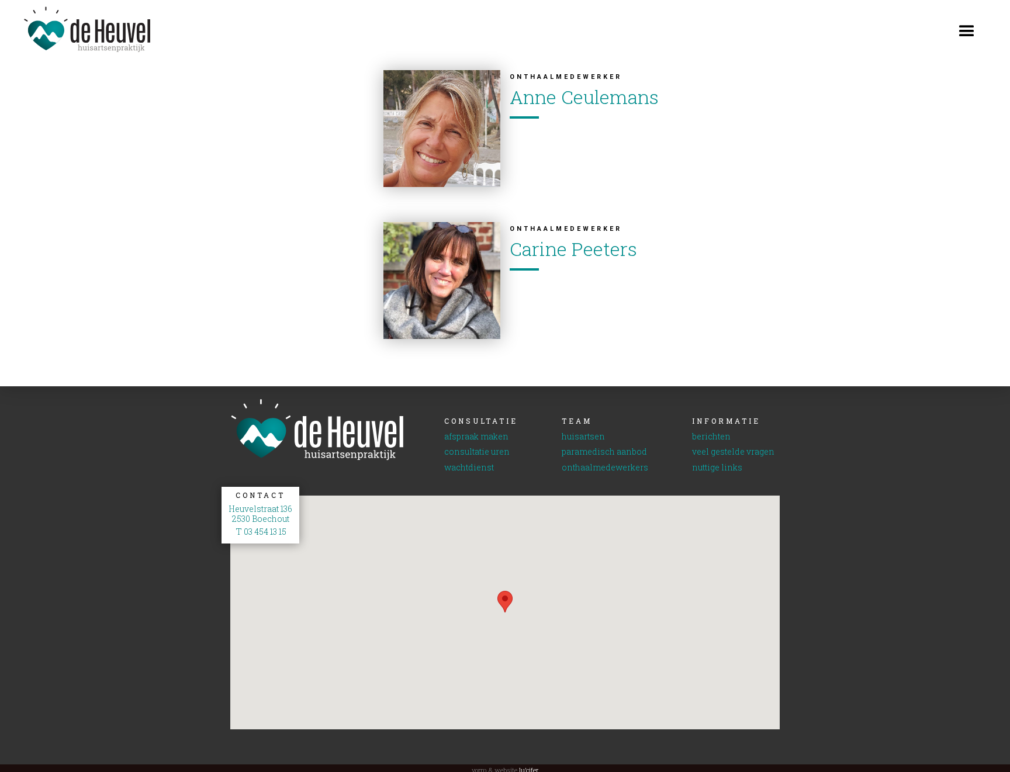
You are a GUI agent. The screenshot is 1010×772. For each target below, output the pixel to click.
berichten (711, 437)
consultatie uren (477, 452)
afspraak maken (476, 437)
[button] (966, 29)
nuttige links (717, 468)
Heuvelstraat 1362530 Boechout (260, 514)
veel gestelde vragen (733, 452)
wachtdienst (469, 468)
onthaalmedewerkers (605, 468)
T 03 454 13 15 (260, 532)
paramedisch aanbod (604, 452)
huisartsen (583, 437)
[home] (76, 29)
